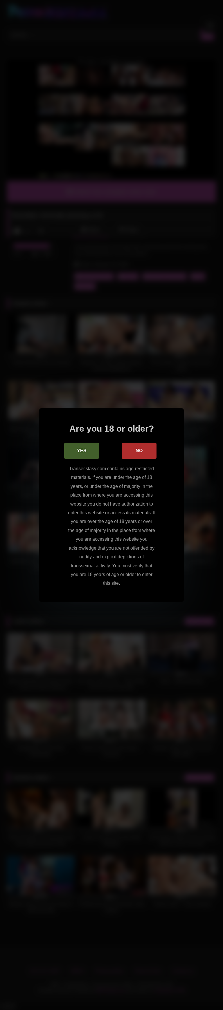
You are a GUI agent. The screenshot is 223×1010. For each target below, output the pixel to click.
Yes (82, 450)
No (139, 450)
